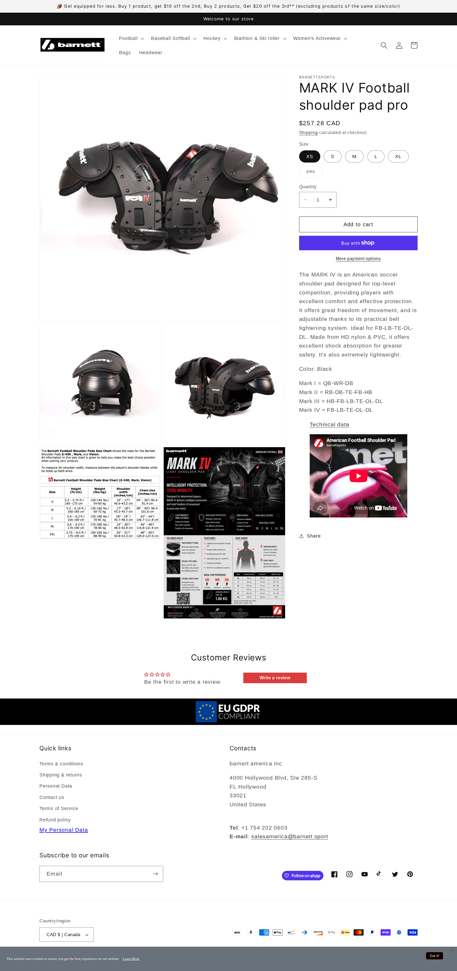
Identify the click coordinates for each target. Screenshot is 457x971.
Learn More (131, 959)
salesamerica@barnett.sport (289, 836)
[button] (131, 38)
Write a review (275, 678)
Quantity (308, 186)
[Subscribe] (155, 874)
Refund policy (55, 819)
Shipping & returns (60, 775)
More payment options (358, 258)
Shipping (308, 132)
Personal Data (55, 786)
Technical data (329, 424)
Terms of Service (58, 808)
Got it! (434, 956)
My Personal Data (63, 830)
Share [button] (314, 535)
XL (398, 156)
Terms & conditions (61, 763)
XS (309, 156)
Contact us (51, 797)
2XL (314, 173)
